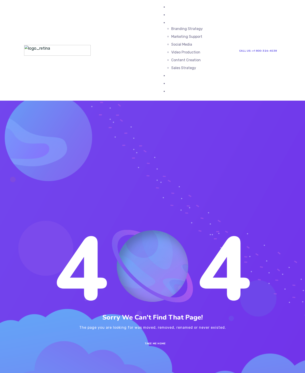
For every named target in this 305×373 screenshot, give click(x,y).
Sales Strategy (183, 68)
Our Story (175, 83)
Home (172, 7)
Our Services (178, 23)
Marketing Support (186, 36)
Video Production (185, 52)
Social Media (181, 44)
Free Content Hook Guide (188, 15)
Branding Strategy (187, 29)
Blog (171, 76)
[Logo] (57, 47)
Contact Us (176, 91)
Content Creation (186, 60)
